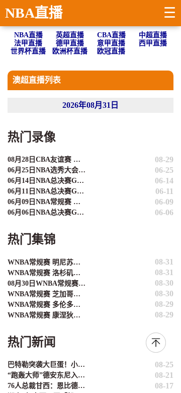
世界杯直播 (28, 51)
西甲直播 (153, 43)
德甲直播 (70, 43)
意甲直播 (111, 43)
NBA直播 (34, 13)
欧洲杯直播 (69, 51)
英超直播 (70, 35)
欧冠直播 (111, 51)
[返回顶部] (156, 343)
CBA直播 (111, 35)
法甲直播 (28, 43)
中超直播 (153, 35)
